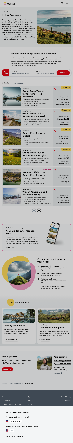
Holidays (57, 373)
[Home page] (9, 3)
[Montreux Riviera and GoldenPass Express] (36, 176)
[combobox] (23, 83)
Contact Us (7, 369)
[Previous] (34, 210)
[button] (21, 72)
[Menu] (67, 3)
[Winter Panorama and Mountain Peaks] (36, 196)
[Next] (39, 210)
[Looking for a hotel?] (19, 326)
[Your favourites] (62, 3)
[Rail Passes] (54, 326)
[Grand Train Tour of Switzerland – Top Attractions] (36, 97)
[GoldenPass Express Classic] (36, 137)
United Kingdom (16, 421)
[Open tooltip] (68, 41)
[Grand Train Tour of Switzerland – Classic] (36, 118)
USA (12, 430)
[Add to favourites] (55, 89)
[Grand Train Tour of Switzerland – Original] (36, 157)
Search (62, 73)
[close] (70, 409)
